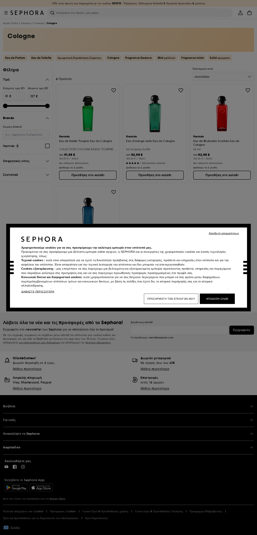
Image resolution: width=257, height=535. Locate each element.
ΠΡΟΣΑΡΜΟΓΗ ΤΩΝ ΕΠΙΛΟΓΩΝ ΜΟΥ (171, 298)
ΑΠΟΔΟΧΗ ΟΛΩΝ (217, 298)
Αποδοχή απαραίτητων (224, 233)
